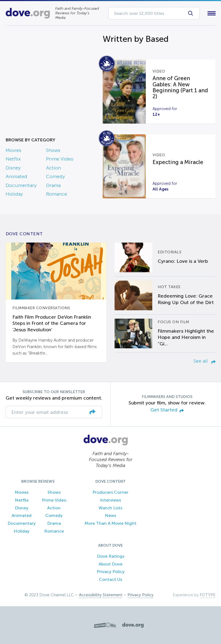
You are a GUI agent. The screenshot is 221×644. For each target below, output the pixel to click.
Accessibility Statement (100, 595)
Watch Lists (110, 508)
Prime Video (60, 159)
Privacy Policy (111, 571)
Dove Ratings (110, 556)
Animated (16, 176)
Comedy (55, 176)
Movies (13, 150)
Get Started (163, 410)
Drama (53, 185)
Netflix (13, 159)
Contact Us (110, 579)
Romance (56, 194)
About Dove (110, 564)
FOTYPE (208, 595)
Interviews (110, 500)
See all (201, 361)
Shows (53, 150)
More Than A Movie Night (110, 523)
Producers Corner (110, 492)
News (110, 515)
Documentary (21, 185)
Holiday (14, 194)
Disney (13, 168)
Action (53, 168)
